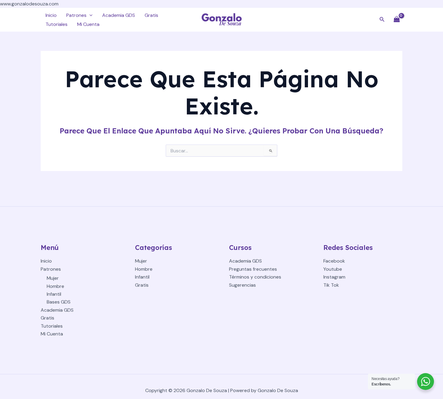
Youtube (332, 269)
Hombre (55, 286)
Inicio (51, 15)
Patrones (76, 15)
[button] (89, 15)
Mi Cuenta (88, 24)
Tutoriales (57, 24)
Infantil (54, 294)
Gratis (151, 15)
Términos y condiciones (255, 277)
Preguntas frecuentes (253, 269)
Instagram (334, 277)
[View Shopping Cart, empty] (396, 19)
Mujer (53, 278)
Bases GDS (59, 302)
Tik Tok (331, 285)
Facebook (334, 261)
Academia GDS (118, 15)
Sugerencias (242, 285)
